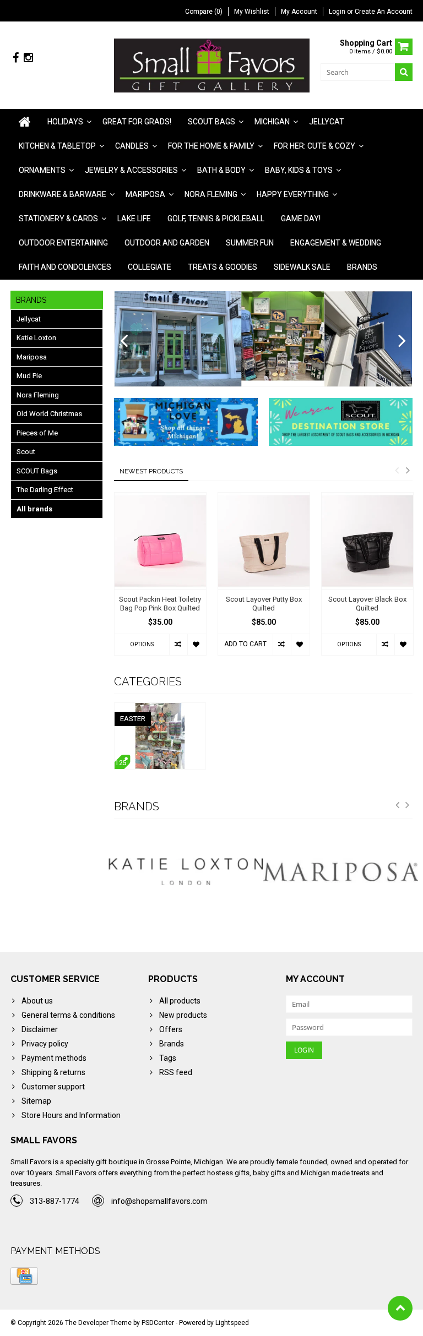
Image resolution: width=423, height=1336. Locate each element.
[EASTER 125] (160, 708)
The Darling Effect (45, 490)
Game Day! (301, 218)
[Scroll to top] (400, 1308)
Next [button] (408, 470)
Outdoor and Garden (166, 242)
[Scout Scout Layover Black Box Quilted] (367, 541)
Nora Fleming (211, 194)
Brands (362, 267)
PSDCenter (158, 1323)
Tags (167, 1058)
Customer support (53, 1086)
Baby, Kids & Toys (299, 170)
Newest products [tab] (151, 471)
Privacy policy (44, 1043)
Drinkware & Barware (62, 194)
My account (299, 11)
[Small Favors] (212, 65)
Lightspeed (232, 1323)
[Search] (404, 72)
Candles (132, 145)
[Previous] (124, 341)
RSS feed (175, 1072)
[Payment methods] (24, 1276)
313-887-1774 (54, 1201)
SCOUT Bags (37, 471)
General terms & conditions (68, 1015)
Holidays (65, 121)
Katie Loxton (36, 338)
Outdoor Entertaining (63, 242)
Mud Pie (29, 376)
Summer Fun (250, 242)
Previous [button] (397, 470)
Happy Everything (293, 194)
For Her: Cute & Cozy (314, 145)
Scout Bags (211, 121)
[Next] (402, 341)
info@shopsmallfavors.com (159, 1201)
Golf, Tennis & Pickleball (215, 218)
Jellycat (326, 121)
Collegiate (149, 267)
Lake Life (134, 218)
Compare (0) (204, 11)
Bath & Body (221, 170)
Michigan (272, 121)
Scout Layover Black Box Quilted (367, 604)
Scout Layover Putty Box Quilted (264, 604)
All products (179, 1000)
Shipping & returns (53, 1072)
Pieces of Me (37, 433)
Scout (26, 452)
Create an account (384, 11)
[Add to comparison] (178, 644)
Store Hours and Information (71, 1115)
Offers (170, 1029)
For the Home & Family (211, 145)
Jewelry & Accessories (131, 170)
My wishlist (251, 11)
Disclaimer (39, 1029)
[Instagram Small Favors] (28, 58)
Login (338, 11)
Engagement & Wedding (335, 242)
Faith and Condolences (65, 267)
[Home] (24, 122)
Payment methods (53, 1058)
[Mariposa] (208, 871)
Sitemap (36, 1101)
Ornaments (42, 170)
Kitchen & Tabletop (57, 145)
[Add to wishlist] (196, 644)
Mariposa (145, 194)
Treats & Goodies (222, 267)
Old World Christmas (49, 414)
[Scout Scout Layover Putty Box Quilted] (264, 541)
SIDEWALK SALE (302, 267)
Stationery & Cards (58, 218)
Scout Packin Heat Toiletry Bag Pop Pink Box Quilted (160, 604)
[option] (160, 579)
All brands (34, 509)
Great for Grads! (136, 121)
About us (37, 1000)
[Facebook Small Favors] (15, 58)
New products (183, 1015)
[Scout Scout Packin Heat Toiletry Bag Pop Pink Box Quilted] (160, 541)
